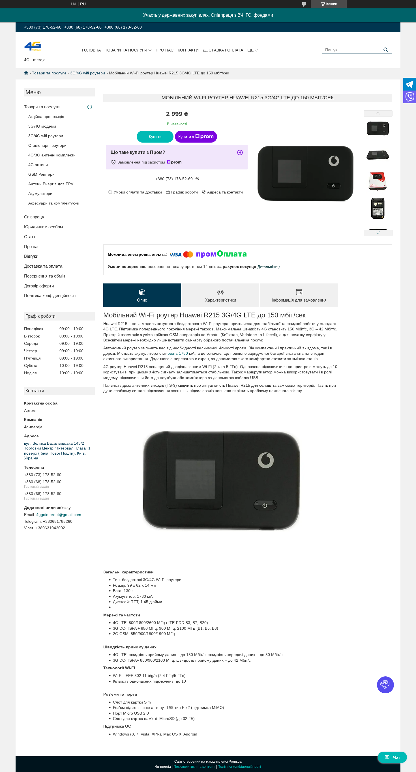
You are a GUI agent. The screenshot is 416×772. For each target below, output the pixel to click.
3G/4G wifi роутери (87, 73)
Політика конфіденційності (50, 295)
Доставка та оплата (43, 266)
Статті (30, 236)
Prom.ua (235, 762)
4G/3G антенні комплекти (52, 155)
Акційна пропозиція (46, 116)
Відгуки (31, 256)
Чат (396, 757)
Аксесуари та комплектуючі (53, 203)
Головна (91, 50)
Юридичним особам (43, 226)
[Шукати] (385, 49)
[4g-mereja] (32, 46)
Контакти (188, 50)
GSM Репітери (41, 174)
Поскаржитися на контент (194, 767)
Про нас (164, 50)
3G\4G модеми (42, 126)
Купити (155, 136)
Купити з (186, 136)
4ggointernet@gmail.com (58, 514)
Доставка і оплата (223, 50)
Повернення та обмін (44, 276)
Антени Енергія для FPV (50, 184)
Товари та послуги (126, 50)
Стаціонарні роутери (47, 145)
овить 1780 (178, 353)
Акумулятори (40, 193)
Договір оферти (39, 285)
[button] (385, 684)
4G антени (38, 164)
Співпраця (34, 216)
